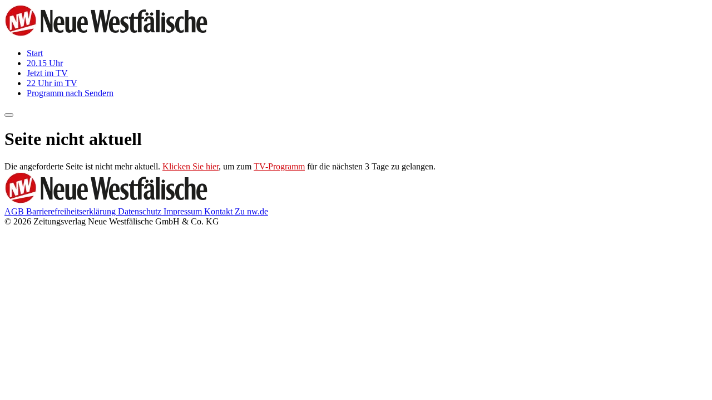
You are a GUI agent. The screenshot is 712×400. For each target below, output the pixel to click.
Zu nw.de (251, 211)
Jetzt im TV (47, 73)
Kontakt (219, 211)
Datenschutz (141, 211)
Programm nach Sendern (70, 93)
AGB (15, 211)
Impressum (184, 211)
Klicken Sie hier (190, 166)
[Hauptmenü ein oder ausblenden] (8, 115)
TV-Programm (279, 166)
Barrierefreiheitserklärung (72, 211)
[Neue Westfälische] (109, 34)
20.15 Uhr (45, 63)
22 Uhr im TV (52, 83)
